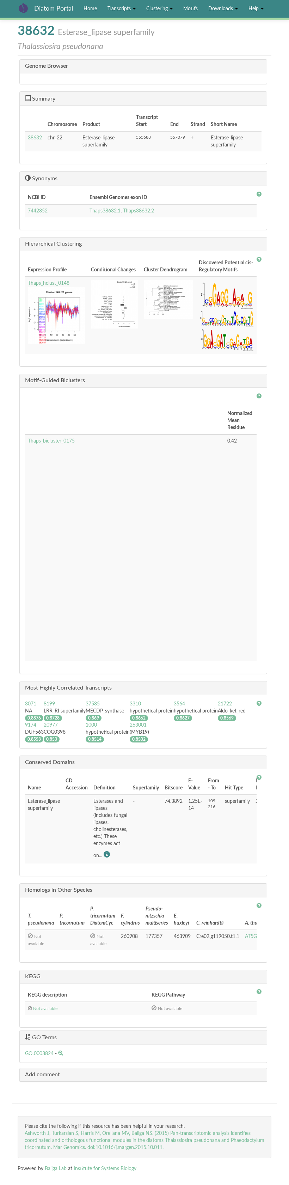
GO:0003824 (39, 1053)
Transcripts (119, 8)
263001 (138, 725)
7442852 (38, 211)
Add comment (42, 1074)
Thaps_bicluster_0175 (51, 441)
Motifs (190, 8)
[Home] (26, 7)
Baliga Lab (56, 1168)
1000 (91, 725)
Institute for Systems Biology (105, 1168)
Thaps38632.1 (105, 211)
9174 (30, 725)
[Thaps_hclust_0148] (56, 315)
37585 (93, 704)
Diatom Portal (53, 9)
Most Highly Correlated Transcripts (68, 688)
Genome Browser (46, 66)
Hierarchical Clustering (53, 244)
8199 (49, 704)
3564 (179, 704)
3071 (30, 704)
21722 (225, 704)
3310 (135, 704)
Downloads (221, 8)
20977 (51, 725)
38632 (35, 138)
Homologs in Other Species (58, 890)
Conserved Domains (50, 762)
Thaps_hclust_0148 (48, 283)
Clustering (157, 8)
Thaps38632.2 (138, 211)
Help (254, 8)
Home (90, 8)
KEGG (33, 976)
